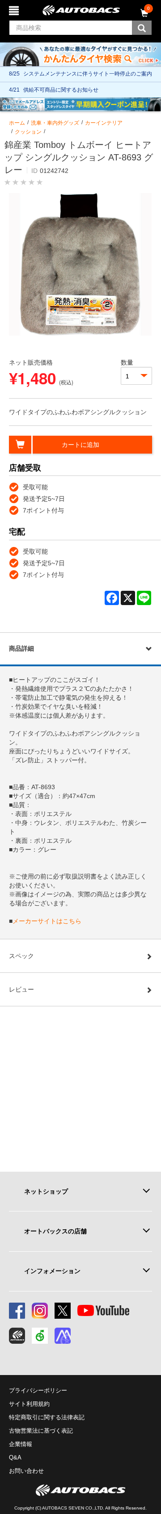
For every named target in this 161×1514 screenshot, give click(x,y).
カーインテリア (104, 123)
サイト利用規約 (29, 1403)
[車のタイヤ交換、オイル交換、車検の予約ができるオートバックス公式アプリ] (17, 1336)
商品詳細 (21, 648)
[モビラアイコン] (63, 1336)
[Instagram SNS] (40, 1311)
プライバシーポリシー (38, 1390)
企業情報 (20, 1444)
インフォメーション (52, 1270)
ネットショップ (46, 1191)
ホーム (17, 123)
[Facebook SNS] (17, 1311)
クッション (28, 132)
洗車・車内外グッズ (55, 123)
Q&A (15, 1457)
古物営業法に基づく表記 (41, 1430)
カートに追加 (80, 444)
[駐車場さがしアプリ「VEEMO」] (40, 1336)
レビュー (21, 989)
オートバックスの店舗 (55, 1231)
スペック (21, 955)
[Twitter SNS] (63, 1311)
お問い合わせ (26, 1471)
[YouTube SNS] (103, 1311)
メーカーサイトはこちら (47, 921)
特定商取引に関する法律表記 (47, 1417)
